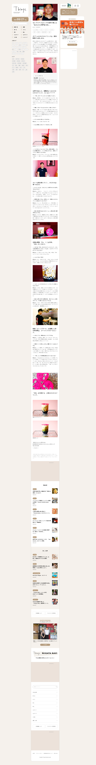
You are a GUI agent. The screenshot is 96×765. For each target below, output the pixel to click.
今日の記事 (35, 692)
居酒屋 (23, 51)
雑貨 (20, 51)
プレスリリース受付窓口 (51, 613)
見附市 (17, 69)
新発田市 (23, 65)
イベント (26, 49)
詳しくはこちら (72, 41)
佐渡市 (13, 71)
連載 (24, 27)
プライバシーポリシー (39, 753)
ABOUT (34, 753)
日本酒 (19, 49)
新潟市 (39, 32)
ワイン (23, 49)
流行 (49, 32)
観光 (13, 49)
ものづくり (25, 34)
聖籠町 (19, 65)
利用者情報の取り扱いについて (48, 753)
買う (15, 32)
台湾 (34, 32)
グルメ (41, 29)
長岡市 (13, 69)
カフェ (24, 29)
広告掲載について (39, 613)
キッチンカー (14, 53)
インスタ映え (36, 29)
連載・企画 (35, 720)
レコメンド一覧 (72, 44)
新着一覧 (16, 27)
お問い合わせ (56, 753)
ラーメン (22, 53)
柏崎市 (20, 69)
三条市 (24, 67)
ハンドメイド (14, 47)
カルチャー (16, 34)
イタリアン (13, 51)
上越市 (26, 69)
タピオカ (51, 29)
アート (16, 49)
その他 (15, 37)
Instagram (35, 447)
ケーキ (18, 53)
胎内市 (27, 65)
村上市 (13, 67)
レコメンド (25, 37)
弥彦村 (16, 65)
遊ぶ (24, 32)
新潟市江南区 (14, 63)
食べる (15, 29)
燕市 (23, 69)
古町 (13, 65)
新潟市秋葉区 (19, 63)
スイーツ (46, 29)
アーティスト (19, 47)
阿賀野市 (17, 67)
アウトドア (24, 47)
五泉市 (21, 67)
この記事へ (45, 644)
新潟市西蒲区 (24, 63)
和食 (17, 51)
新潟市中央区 (44, 32)
